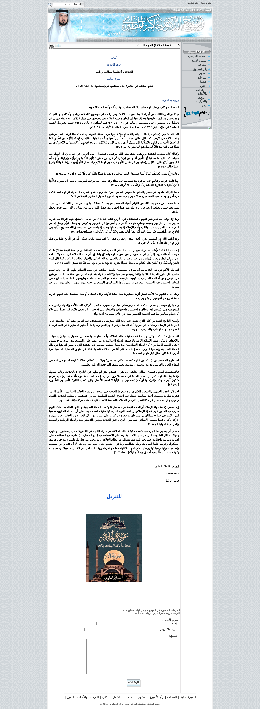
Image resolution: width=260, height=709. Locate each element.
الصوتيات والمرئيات (201, 99)
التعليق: (173, 635)
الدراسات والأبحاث (201, 92)
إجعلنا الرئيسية (206, 3)
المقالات (202, 64)
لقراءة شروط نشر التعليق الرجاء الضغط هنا (157, 613)
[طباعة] (51, 46)
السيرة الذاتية (199, 60)
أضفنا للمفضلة (193, 3)
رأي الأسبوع (200, 69)
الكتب (203, 86)
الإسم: (174, 623)
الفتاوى (203, 73)
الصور (203, 105)
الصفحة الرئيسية (197, 56)
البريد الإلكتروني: (168, 629)
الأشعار (203, 81)
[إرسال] (58, 46)
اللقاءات (202, 77)
